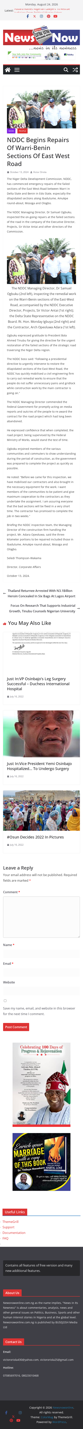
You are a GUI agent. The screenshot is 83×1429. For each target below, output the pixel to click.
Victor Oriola (40, 172)
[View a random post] (75, 69)
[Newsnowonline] (7, 69)
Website (9, 982)
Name (8, 945)
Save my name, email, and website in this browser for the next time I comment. (39, 1011)
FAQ (5, 1238)
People (22, 131)
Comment (11, 892)
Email (8, 963)
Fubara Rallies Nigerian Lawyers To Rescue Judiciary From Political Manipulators (42, 12)
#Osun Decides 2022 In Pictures (35, 837)
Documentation (14, 1233)
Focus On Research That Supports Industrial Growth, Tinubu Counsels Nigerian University (42, 608)
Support (8, 1227)
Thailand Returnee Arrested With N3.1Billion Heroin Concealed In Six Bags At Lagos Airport (41, 593)
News (11, 131)
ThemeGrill (11, 1222)
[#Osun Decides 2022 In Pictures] (41, 793)
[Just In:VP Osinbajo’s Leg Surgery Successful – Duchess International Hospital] (41, 635)
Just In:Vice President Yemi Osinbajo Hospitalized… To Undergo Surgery (39, 766)
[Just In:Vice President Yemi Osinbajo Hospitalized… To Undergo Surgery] (41, 713)
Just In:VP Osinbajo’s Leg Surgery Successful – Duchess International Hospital (38, 683)
